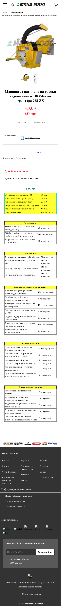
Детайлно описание (16, 171)
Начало (4, 12)
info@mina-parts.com (22, 496)
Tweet (39, 152)
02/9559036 (19, 507)
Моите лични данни (31, 594)
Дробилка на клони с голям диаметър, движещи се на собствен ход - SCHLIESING (29, 15)
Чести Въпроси (9, 472)
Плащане (44, 466)
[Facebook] (5, 512)
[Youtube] (11, 512)
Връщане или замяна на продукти (8, 480)
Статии (5, 466)
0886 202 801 (20, 501)
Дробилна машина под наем (22, 178)
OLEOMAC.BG (47, 478)
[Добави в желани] (54, 135)
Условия (25, 475)
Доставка (44, 461)
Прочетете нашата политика (31, 587)
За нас (43, 472)
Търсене (25, 461)
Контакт (24, 480)
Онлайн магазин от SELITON (30, 603)
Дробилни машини (16, 12)
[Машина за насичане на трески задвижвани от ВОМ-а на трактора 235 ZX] (30, 69)
